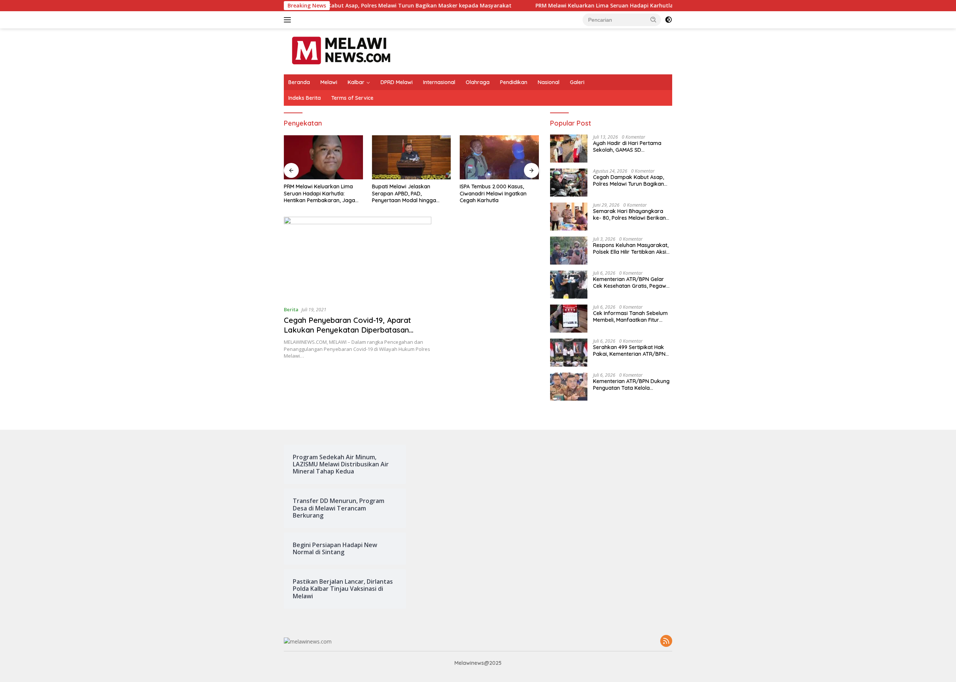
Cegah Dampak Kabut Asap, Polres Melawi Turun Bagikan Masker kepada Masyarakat (372, 5)
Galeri (577, 82)
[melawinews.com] (341, 50)
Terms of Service (352, 98)
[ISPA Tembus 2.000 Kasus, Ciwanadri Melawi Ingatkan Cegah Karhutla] (499, 157)
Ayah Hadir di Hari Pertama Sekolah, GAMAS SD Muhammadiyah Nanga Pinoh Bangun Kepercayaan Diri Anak (632, 146)
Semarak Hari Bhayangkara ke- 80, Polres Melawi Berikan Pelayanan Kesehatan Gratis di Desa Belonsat (631, 214)
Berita (291, 309)
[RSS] (666, 641)
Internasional (439, 82)
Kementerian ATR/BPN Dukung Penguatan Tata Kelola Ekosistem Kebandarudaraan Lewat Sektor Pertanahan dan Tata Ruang (631, 384)
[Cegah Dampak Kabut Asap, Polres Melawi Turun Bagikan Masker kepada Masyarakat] (568, 183)
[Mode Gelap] (668, 19)
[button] (653, 19)
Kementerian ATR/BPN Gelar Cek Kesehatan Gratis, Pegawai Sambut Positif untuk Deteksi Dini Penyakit (632, 282)
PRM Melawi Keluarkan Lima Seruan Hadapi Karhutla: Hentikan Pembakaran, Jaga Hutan (625, 5)
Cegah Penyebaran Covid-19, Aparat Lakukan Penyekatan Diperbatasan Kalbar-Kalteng (347, 329)
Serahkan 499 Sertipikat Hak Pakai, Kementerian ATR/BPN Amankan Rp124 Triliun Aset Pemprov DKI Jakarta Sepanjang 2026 (629, 350)
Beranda (299, 82)
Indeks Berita (304, 98)
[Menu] (289, 19)
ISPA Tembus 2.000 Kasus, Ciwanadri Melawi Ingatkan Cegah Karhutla (493, 193)
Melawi (328, 82)
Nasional (548, 82)
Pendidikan (513, 82)
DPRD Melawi (397, 82)
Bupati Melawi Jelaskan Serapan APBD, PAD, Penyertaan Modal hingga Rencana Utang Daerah (404, 193)
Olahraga (478, 82)
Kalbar (356, 82)
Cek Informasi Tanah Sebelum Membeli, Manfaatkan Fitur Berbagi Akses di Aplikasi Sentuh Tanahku (630, 316)
